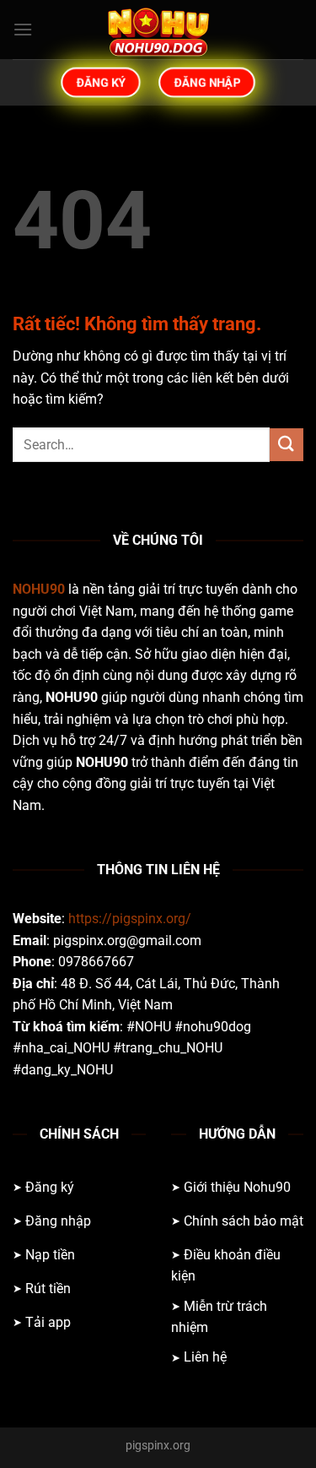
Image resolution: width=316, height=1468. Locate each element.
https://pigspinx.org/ (129, 919)
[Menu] (23, 29)
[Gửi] (286, 444)
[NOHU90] (158, 29)
